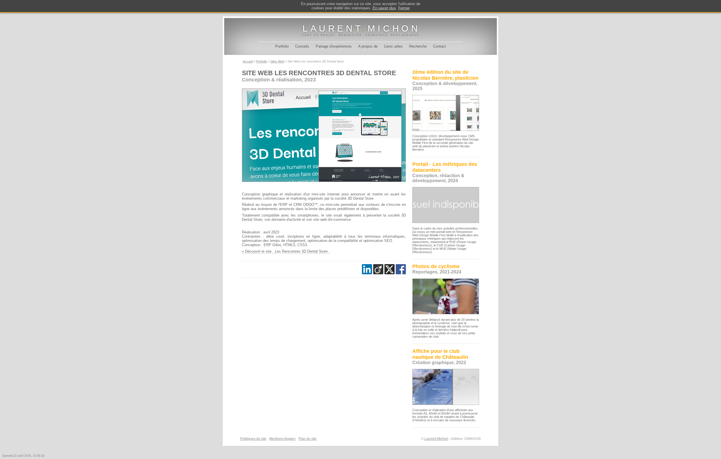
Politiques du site (253, 439)
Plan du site (308, 439)
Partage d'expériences (334, 46)
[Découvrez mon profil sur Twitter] (389, 269)
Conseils (302, 46)
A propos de (368, 46)
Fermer (404, 8)
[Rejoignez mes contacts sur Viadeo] (378, 269)
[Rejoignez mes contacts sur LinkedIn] (367, 269)
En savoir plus (384, 8)
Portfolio (282, 46)
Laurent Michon (436, 439)
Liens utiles (393, 46)
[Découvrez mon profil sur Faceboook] (401, 269)
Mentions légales (282, 439)
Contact (439, 46)
